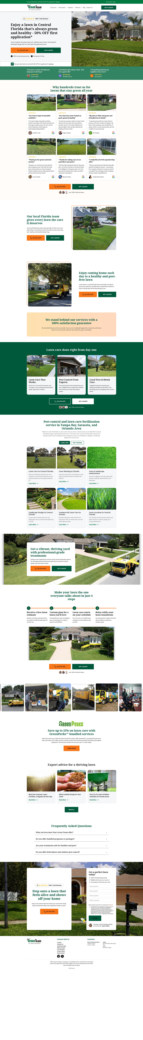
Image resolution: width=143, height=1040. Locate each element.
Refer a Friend (61, 948)
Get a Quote (108, 7)
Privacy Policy (104, 913)
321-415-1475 (24, 50)
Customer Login (111, 2)
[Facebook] (58, 956)
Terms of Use (110, 913)
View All (71, 809)
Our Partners (61, 949)
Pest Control (62, 7)
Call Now (58, 2)
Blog (84, 7)
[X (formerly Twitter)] (62, 956)
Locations (70, 7)
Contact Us (89, 7)
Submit (95, 918)
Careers (59, 942)
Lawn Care (53, 7)
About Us (77, 7)
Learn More (71, 748)
